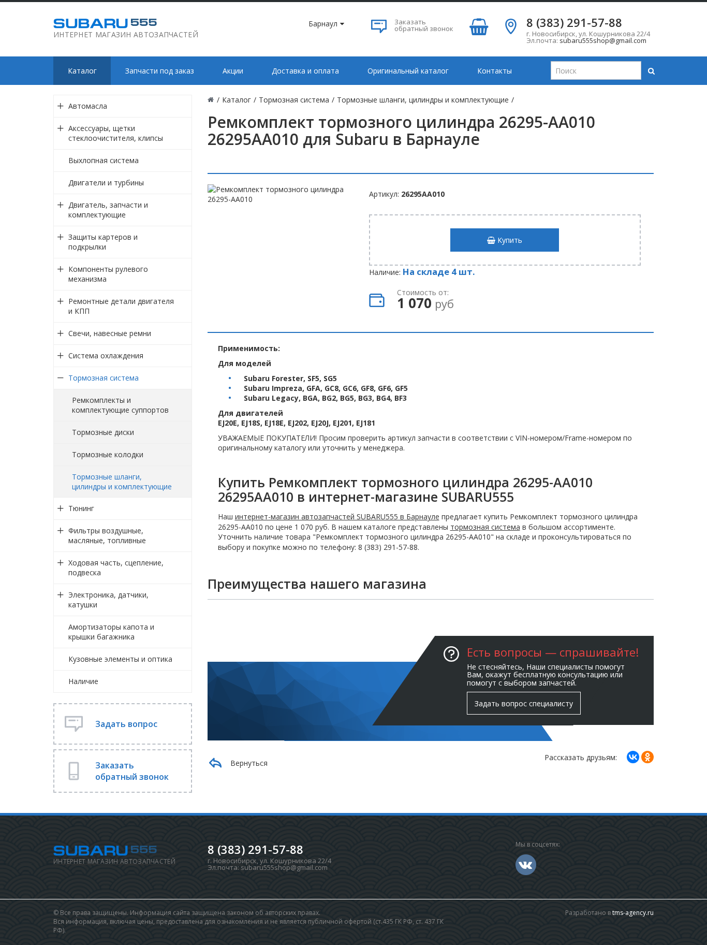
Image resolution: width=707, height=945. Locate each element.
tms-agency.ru (633, 912)
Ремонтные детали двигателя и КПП (121, 306)
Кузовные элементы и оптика (120, 659)
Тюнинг (81, 508)
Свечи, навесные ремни (109, 333)
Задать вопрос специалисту (524, 703)
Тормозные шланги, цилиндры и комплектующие (122, 481)
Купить (508, 240)
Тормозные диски (103, 432)
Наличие (83, 681)
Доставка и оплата (305, 71)
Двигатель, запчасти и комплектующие (108, 210)
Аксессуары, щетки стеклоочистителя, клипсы (115, 133)
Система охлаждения (105, 355)
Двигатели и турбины (106, 182)
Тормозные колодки (107, 454)
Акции (233, 71)
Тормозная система (103, 378)
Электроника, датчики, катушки (108, 599)
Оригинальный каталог (408, 71)
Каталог (82, 71)
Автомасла (87, 106)
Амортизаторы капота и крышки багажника (111, 632)
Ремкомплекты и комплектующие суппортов (120, 405)
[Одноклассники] (647, 757)
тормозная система (485, 527)
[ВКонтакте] (633, 757)
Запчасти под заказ (159, 71)
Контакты (494, 71)
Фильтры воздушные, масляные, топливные (107, 535)
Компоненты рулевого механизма (108, 274)
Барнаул (322, 23)
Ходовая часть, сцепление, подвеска (116, 567)
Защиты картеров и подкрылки (103, 242)
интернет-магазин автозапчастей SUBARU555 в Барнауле (337, 516)
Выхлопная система (103, 160)
